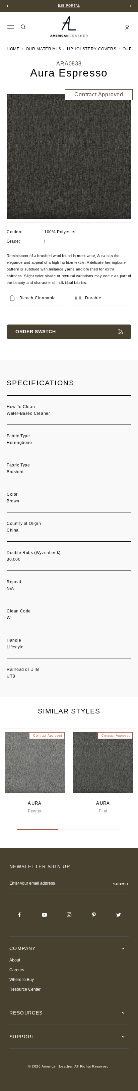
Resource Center (25, 989)
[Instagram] (69, 915)
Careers (16, 970)
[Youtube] (44, 915)
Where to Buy (21, 979)
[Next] (130, 6)
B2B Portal (69, 5)
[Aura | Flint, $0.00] (103, 762)
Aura (35, 803)
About (14, 960)
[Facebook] (19, 915)
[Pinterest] (93, 915)
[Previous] (7, 6)
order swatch (35, 331)
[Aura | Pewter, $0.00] (35, 762)
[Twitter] (118, 915)
